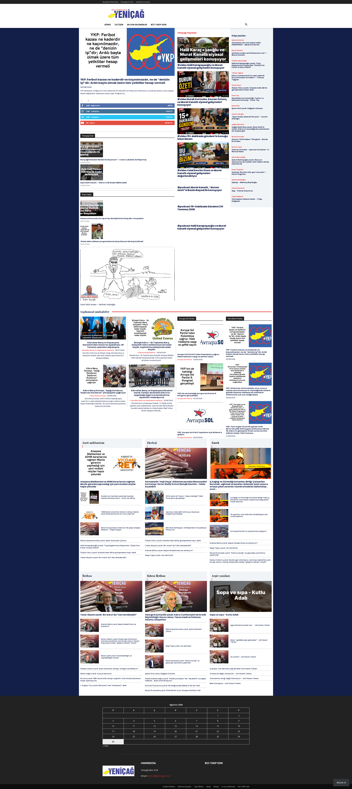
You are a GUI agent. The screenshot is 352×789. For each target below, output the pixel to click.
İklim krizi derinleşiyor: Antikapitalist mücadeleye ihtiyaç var (186, 529)
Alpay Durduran (238, 40)
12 (154, 726)
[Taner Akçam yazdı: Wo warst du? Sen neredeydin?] (111, 596)
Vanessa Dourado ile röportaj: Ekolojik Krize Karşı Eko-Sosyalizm (112, 218)
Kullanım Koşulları (184, 786)
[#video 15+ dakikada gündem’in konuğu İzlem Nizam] (203, 121)
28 (197, 736)
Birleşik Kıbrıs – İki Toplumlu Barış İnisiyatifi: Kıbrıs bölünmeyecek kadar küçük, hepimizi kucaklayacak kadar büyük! (152, 346)
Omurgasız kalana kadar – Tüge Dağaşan (247, 200)
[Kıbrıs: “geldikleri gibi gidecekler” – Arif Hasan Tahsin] (219, 641)
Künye (108, 24)
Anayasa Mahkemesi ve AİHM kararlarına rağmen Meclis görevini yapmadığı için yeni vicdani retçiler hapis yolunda (108, 484)
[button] (246, 25)
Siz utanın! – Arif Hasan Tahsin (243, 657)
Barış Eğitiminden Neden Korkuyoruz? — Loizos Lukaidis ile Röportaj (113, 159)
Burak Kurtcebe (238, 136)
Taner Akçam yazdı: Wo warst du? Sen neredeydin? (103, 557)
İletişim (119, 24)
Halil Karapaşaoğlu (239, 61)
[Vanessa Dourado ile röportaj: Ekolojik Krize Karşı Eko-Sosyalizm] (91, 208)
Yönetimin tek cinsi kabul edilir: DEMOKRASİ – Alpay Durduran (246, 44)
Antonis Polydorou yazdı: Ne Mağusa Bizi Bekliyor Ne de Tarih (172, 685)
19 (154, 731)
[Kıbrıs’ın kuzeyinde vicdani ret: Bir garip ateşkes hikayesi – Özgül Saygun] (89, 528)
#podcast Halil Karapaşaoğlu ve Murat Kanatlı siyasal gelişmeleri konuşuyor (201, 227)
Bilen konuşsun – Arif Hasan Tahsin (225, 683)
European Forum (127, 2)
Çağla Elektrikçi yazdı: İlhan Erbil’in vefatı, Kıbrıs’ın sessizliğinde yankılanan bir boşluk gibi (250, 129)
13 (175, 726)
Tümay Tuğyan (237, 73)
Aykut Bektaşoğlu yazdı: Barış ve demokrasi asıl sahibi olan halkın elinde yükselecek (250, 162)
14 (197, 726)
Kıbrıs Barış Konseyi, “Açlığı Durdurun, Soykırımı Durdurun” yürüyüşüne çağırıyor (103, 391)
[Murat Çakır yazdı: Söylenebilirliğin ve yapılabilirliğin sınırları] (89, 656)
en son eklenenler (137, 24)
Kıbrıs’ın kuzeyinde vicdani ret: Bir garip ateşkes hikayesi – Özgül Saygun (120, 529)
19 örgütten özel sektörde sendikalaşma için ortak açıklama (249, 515)
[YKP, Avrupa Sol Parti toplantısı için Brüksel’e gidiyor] (200, 416)
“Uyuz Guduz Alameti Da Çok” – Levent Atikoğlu (250, 118)
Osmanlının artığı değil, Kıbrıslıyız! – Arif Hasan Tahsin (234, 678)
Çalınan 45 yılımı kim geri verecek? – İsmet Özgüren (249, 173)
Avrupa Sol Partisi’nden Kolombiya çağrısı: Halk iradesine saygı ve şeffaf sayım (198, 355)
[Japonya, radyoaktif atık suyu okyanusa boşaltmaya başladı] (154, 513)
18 (134, 731)
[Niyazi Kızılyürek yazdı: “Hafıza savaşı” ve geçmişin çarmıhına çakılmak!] (154, 661)
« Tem (105, 746)
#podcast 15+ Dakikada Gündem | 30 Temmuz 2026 (200, 208)
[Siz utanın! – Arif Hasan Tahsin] (219, 656)
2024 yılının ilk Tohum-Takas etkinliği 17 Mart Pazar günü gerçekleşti (184, 497)
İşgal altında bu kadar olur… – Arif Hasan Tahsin (250, 625)
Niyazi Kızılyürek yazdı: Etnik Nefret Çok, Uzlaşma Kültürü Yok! (173, 690)
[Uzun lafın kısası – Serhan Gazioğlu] (127, 275)
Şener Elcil (235, 106)
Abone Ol (169, 123)
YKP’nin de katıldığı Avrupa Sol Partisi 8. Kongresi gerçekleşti (197, 394)
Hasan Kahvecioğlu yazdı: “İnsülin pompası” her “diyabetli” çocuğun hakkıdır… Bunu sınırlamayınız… (175, 679)
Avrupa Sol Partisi (184, 360)
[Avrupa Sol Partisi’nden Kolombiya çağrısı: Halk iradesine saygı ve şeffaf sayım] (200, 338)
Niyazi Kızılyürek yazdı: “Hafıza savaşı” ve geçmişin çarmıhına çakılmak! (237, 554)
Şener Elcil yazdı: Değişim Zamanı (247, 108)
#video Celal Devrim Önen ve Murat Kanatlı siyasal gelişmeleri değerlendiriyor (199, 173)
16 (239, 726)
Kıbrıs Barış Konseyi (98, 396)
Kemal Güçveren (238, 188)
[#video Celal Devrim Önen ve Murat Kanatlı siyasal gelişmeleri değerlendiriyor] (203, 155)
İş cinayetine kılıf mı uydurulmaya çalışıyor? (248, 531)
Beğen (170, 105)
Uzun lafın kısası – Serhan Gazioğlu (97, 304)
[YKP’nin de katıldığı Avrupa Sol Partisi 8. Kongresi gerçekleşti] (200, 377)
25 (134, 736)
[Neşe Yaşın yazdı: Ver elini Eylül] (154, 646)
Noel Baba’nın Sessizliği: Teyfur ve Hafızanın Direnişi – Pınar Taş (248, 99)
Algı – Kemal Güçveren (242, 191)
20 (175, 731)
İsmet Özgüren (237, 169)
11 (134, 726)
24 (113, 736)
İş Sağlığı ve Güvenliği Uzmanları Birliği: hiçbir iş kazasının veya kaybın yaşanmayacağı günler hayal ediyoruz (249, 499)
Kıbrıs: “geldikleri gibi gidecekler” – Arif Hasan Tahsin (248, 641)
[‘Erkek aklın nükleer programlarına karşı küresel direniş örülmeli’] (91, 231)
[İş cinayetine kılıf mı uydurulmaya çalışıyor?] (219, 531)
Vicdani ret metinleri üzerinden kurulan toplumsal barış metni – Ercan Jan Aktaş (118, 497)
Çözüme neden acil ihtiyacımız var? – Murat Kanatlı (249, 54)
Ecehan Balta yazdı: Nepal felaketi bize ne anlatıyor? (169, 550)
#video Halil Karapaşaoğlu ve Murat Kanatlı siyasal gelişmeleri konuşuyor (200, 66)
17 (113, 731)
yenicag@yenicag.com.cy (159, 776)
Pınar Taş (235, 95)
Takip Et (169, 111)
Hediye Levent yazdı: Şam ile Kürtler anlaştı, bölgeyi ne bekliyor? (109, 668)
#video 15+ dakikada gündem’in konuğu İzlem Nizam (202, 138)
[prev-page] (82, 100)
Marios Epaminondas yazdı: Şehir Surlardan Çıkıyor (103, 540)
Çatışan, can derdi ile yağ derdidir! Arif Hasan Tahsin (233, 668)
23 (239, 731)
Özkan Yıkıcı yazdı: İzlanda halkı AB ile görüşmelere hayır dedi (249, 89)
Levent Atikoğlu (238, 114)
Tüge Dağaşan (237, 196)
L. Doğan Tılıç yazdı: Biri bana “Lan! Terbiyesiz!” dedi (103, 685)
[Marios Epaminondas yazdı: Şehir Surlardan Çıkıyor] (154, 630)
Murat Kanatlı (237, 50)
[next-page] (88, 100)
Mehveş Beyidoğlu (238, 180)
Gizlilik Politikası (169, 786)
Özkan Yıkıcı (236, 85)
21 (197, 731)
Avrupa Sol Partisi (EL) (110, 2)
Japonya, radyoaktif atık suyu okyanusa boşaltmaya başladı (182, 513)
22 (218, 731)
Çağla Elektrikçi (238, 124)
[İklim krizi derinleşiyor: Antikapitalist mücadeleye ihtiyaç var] (154, 528)
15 (218, 726)
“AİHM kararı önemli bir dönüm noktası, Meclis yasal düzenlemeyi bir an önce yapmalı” (120, 513)
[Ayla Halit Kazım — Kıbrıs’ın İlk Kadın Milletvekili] (91, 172)
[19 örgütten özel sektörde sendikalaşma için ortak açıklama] (219, 515)
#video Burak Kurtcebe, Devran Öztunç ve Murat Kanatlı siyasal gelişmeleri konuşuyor (202, 102)
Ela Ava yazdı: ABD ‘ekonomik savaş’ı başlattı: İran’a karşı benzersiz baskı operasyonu (110, 679)
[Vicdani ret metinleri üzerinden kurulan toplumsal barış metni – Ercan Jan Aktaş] (89, 497)
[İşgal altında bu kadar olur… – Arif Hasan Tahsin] (219, 625)
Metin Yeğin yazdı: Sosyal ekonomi (96, 673)
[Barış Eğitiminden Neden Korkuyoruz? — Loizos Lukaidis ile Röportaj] (91, 149)
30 (239, 736)
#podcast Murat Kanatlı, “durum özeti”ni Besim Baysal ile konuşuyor (199, 189)
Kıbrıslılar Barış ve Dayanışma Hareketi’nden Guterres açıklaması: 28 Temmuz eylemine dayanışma (103, 345)
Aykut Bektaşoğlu (238, 157)
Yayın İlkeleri (199, 786)
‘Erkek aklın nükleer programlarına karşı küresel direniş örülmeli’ (112, 241)
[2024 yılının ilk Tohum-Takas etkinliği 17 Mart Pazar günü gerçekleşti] (154, 497)
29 (218, 736)
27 (175, 736)
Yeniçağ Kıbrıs (147, 770)
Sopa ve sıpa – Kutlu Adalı (224, 614)
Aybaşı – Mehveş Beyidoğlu (244, 182)
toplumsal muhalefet (146, 352)
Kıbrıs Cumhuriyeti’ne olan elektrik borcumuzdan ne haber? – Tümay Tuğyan (248, 77)
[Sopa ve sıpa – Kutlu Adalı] (241, 596)
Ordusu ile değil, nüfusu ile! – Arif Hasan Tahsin (230, 673)
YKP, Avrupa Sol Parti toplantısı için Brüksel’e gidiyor (199, 433)
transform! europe (143, 2)
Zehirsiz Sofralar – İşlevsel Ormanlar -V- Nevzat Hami (251, 150)
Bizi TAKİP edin (158, 24)
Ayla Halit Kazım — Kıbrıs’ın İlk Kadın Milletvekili (103, 182)
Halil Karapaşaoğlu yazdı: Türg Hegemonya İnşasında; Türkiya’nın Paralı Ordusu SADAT (248, 65)
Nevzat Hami (237, 147)
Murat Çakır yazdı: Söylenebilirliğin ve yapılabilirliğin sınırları (116, 657)
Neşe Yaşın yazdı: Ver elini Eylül (159, 555)
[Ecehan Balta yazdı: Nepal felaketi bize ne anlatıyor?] (89, 625)
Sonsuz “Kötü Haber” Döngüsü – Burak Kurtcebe (250, 140)
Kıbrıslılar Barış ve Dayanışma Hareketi (98, 350)
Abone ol (341, 782)
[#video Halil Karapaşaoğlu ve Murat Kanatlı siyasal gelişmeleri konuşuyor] (203, 50)
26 (154, 736)
